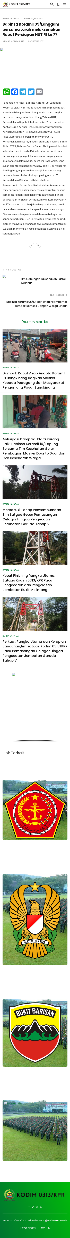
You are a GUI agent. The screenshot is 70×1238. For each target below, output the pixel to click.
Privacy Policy (28, 1227)
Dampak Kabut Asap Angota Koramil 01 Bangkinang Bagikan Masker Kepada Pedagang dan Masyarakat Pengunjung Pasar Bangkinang (34, 380)
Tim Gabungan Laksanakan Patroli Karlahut (43, 281)
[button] (15, 706)
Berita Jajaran (11, 18)
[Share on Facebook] (31, 246)
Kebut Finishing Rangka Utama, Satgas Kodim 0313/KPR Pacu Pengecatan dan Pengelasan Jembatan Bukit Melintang (29, 582)
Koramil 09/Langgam (33, 18)
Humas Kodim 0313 (13, 41)
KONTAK (45, 1227)
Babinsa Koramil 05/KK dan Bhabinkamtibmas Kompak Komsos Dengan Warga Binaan (36, 304)
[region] (35, 707)
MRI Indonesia (60, 1220)
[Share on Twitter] (38, 246)
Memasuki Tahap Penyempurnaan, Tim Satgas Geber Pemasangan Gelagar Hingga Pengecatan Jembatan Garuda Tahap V (32, 516)
